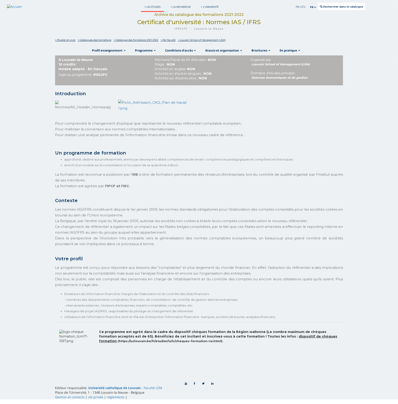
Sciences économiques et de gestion (280, 77)
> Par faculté (168, 40)
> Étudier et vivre (65, 40)
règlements (115, 397)
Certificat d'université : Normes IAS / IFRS (199, 22)
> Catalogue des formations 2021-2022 (136, 40)
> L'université (210, 7)
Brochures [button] (260, 50)
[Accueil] (14, 6)
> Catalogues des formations (94, 40)
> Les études (152, 7)
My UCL (300, 6)
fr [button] (312, 7)
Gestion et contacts (70, 397)
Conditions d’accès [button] (179, 50)
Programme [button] (144, 50)
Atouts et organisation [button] (222, 50)
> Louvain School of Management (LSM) (202, 40)
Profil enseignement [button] (107, 50)
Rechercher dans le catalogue (342, 6)
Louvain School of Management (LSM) (281, 64)
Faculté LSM (153, 388)
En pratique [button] (289, 50)
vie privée (95, 397)
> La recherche (181, 7)
